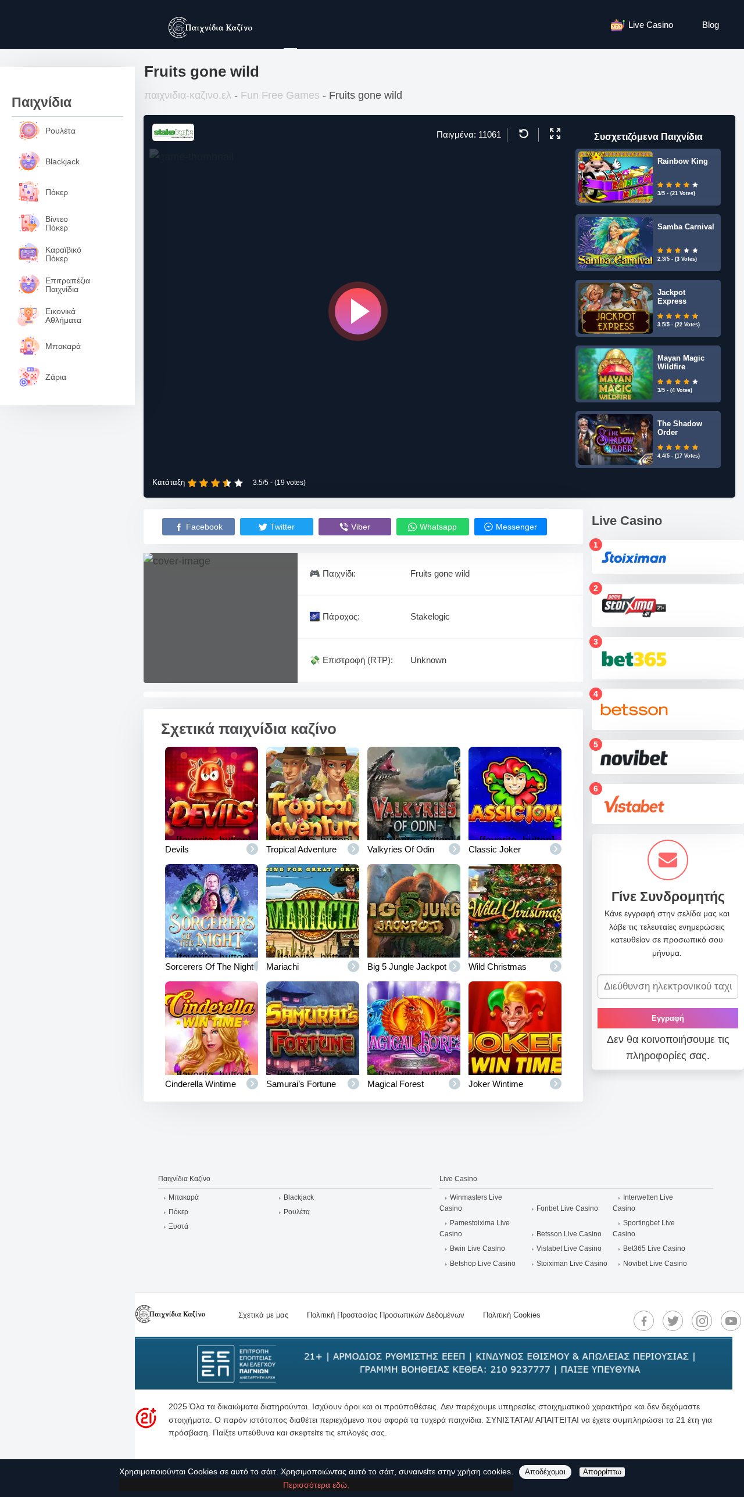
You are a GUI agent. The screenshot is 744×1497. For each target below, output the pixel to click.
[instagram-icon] (702, 1321)
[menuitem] (648, 24)
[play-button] (358, 311)
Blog (710, 25)
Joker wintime (495, 1084)
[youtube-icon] (731, 1321)
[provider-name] (173, 137)
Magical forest (395, 1084)
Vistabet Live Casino (569, 1248)
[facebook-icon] (644, 1321)
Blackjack (299, 1197)
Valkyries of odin (400, 849)
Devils (177, 849)
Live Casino (650, 25)
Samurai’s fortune (301, 1084)
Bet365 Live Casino (654, 1248)
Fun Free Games (280, 95)
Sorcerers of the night (209, 966)
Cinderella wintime (200, 1084)
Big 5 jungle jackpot (406, 966)
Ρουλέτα (297, 1212)
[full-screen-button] (553, 133)
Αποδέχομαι (545, 1471)
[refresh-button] (522, 133)
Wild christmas (497, 966)
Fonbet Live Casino (567, 1208)
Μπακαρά (184, 1197)
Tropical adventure (301, 849)
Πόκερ (178, 1212)
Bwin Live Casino (477, 1248)
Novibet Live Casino (655, 1264)
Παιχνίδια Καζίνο (184, 1179)
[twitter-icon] (673, 1321)
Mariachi (282, 966)
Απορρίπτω (602, 1471)
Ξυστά (178, 1226)
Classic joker (494, 849)
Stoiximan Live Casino (571, 1264)
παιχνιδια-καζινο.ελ (187, 95)
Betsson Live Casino (569, 1234)
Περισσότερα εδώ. (316, 1484)
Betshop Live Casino (483, 1264)
